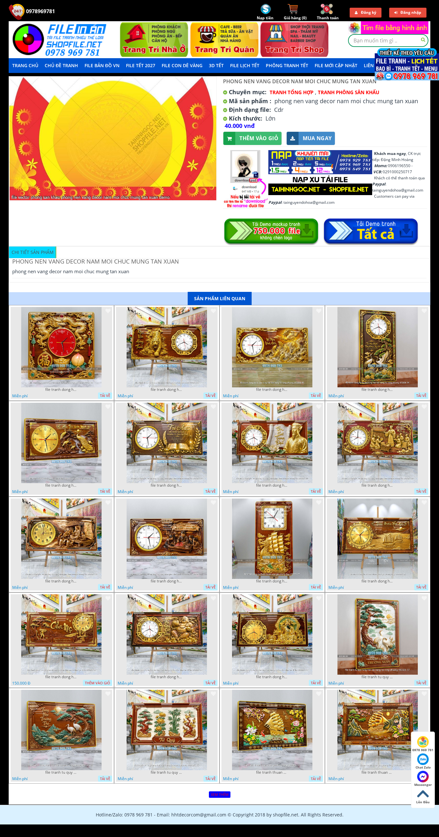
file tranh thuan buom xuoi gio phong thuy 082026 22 (272, 772)
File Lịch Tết (244, 65)
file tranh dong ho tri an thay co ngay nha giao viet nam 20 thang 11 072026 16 (61, 581)
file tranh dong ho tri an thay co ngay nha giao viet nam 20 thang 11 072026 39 (378, 485)
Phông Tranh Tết (287, 65)
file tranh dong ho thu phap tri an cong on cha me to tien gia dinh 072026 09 (61, 677)
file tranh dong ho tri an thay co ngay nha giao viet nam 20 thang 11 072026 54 (272, 485)
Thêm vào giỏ (258, 138)
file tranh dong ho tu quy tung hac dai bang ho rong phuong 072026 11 (61, 485)
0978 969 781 (423, 750)
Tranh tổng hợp (291, 92)
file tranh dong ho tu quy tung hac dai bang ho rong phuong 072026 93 (61, 389)
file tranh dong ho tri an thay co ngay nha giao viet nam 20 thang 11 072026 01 (167, 581)
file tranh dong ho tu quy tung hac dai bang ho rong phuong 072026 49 (272, 389)
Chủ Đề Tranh (61, 65)
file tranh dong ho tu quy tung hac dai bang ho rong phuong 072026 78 (167, 389)
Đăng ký (368, 12)
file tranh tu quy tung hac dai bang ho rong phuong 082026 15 (167, 772)
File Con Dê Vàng (182, 65)
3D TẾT (216, 65)
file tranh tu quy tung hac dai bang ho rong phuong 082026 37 (378, 677)
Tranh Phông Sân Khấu (348, 92)
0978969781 (40, 11)
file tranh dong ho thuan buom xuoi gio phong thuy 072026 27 (272, 581)
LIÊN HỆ (372, 65)
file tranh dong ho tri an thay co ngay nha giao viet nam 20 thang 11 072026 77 (167, 485)
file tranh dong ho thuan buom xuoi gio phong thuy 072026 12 (378, 581)
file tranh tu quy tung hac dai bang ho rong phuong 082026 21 (61, 772)
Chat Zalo (423, 767)
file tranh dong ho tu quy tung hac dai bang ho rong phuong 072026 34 (378, 389)
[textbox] (388, 40)
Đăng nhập (410, 12)
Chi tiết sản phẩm (33, 252)
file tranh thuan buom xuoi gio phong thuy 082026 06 (378, 772)
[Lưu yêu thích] (108, 311)
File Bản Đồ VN (102, 65)
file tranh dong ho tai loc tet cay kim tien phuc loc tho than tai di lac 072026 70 (272, 677)
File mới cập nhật (336, 65)
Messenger (423, 784)
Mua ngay (317, 138)
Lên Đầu (423, 802)
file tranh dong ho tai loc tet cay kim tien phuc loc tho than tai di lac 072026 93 (167, 677)
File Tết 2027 (140, 65)
